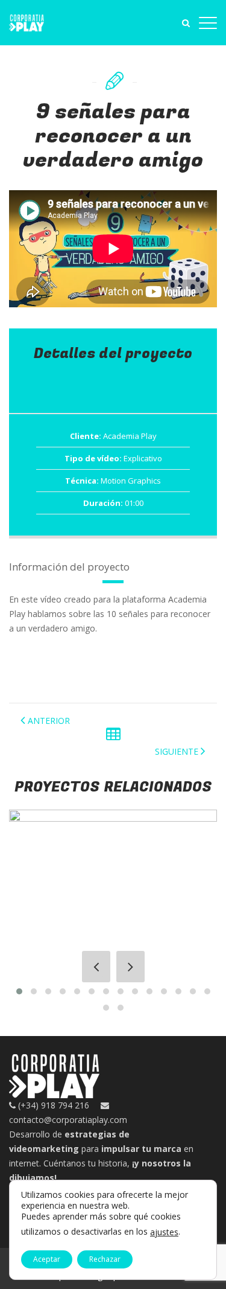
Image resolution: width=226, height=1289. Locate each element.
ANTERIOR (49, 720)
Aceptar (46, 1259)
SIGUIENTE (176, 751)
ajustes (164, 1232)
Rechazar (105, 1259)
